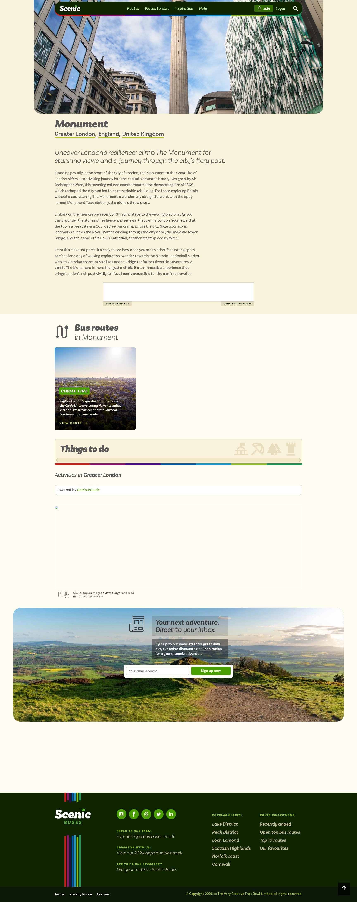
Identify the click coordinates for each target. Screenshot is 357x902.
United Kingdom (143, 134)
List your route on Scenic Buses (147, 869)
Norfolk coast (225, 856)
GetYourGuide (88, 489)
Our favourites (274, 848)
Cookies (103, 894)
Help (203, 8)
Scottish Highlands (231, 848)
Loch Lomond (225, 840)
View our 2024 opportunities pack (149, 853)
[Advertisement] (178, 292)
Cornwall (221, 864)
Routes (133, 8)
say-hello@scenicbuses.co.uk (145, 836)
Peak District (225, 832)
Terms (59, 894)
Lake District (225, 824)
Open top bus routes (280, 832)
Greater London (75, 134)
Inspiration (183, 8)
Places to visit (157, 8)
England (108, 134)
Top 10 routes (273, 840)
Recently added (275, 824)
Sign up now (211, 670)
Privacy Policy (80, 894)
